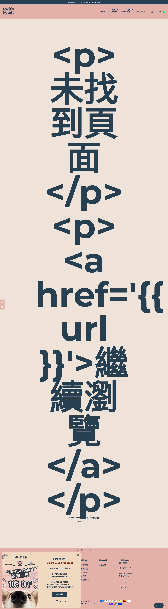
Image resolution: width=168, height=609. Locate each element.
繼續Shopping (84, 521)
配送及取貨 (83, 572)
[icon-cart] (160, 12)
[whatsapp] (164, 11)
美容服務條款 (84, 580)
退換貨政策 (83, 569)
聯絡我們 (102, 565)
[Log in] (155, 11)
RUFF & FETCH (89, 601)
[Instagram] (82, 550)
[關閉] (78, 555)
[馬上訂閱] (130, 568)
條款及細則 (83, 565)
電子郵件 (123, 568)
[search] (152, 12)
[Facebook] (77, 550)
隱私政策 (82, 576)
